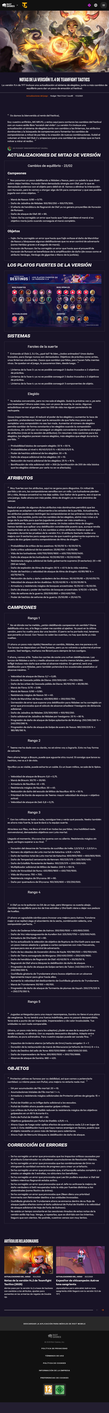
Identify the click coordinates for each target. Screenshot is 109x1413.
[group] (54, 1275)
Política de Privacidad (54, 1348)
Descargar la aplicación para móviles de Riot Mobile (54, 1324)
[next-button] (102, 1310)
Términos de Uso (54, 1356)
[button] (37, 96)
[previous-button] (97, 1310)
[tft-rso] (24, 5)
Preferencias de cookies (54, 1378)
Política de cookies (54, 1363)
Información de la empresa (54, 1370)
